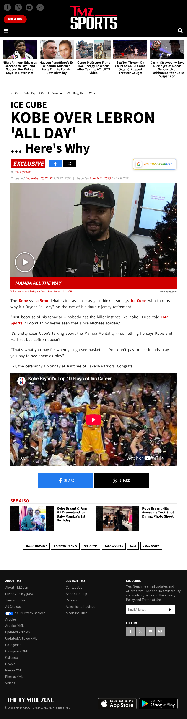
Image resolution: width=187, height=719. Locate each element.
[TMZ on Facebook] (7, 7)
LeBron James (65, 546)
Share (68, 480)
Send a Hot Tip (76, 594)
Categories (13, 645)
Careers (71, 600)
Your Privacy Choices (30, 613)
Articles (11, 619)
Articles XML (14, 626)
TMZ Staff (22, 172)
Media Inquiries (77, 613)
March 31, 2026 (100, 178)
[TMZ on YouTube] (150, 631)
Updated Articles (17, 632)
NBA (133, 546)
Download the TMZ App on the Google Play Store (158, 703)
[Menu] (6, 30)
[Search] (180, 30)
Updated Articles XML (21, 638)
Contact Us (74, 587)
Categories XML (17, 651)
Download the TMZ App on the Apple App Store (117, 703)
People (10, 664)
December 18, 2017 (38, 178)
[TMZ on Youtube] (29, 7)
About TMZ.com (17, 587)
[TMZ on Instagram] (40, 7)
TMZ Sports (113, 546)
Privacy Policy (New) (20, 594)
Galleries (11, 657)
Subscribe (170, 609)
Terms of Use (15, 600)
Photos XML (14, 677)
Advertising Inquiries (80, 606)
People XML (13, 670)
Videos (10, 683)
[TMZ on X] (18, 7)
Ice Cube (90, 546)
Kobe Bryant (36, 546)
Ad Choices (13, 606)
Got (15, 19)
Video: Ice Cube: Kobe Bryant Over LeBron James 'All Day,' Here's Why (43, 291)
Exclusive (151, 546)
